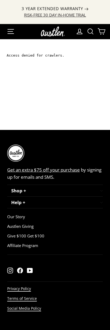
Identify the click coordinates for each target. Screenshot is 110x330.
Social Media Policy (24, 308)
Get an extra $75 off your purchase (43, 170)
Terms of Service (22, 298)
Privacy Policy (19, 288)
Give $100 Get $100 (25, 235)
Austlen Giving (20, 226)
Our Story (16, 216)
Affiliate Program (22, 245)
